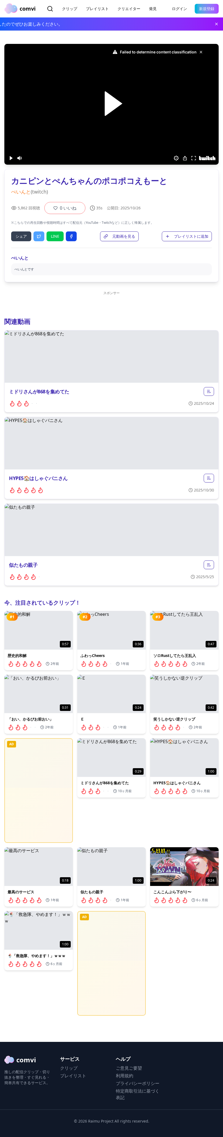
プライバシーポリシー (137, 1083)
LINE (55, 236)
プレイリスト (97, 8)
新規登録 (206, 8)
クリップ (69, 8)
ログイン (179, 8)
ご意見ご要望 (129, 1068)
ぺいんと (21, 191)
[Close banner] (216, 24)
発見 (153, 8)
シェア (21, 236)
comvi (26, 1059)
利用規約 (124, 1076)
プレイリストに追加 (191, 236)
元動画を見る (123, 236)
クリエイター (128, 8)
